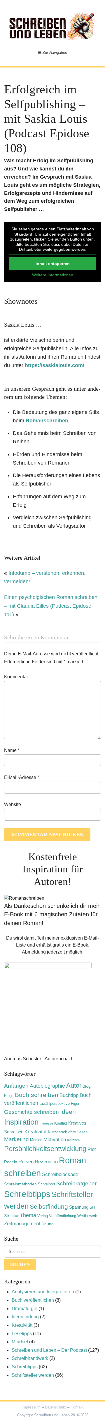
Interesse (46, 1123)
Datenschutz (55, 1407)
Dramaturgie (24, 1308)
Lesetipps (22, 1333)
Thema (28, 1215)
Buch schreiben (36, 1094)
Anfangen (16, 1086)
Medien (36, 1140)
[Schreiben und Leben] (52, 26)
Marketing (16, 1139)
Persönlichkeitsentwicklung (45, 1149)
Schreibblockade (60, 1174)
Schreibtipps (27, 1194)
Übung (47, 1223)
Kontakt (77, 1407)
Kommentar (16, 676)
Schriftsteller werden (33, 1375)
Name (12, 750)
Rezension (46, 1161)
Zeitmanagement (22, 1223)
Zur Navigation (52, 52)
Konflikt (60, 1123)
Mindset (20, 1341)
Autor (73, 1085)
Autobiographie (47, 1086)
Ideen (68, 1111)
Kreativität (35, 1131)
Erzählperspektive (54, 1104)
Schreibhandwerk (30, 1358)
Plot (92, 1149)
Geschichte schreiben (31, 1112)
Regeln (10, 1161)
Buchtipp (69, 1095)
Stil (92, 1207)
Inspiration (21, 1122)
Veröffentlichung (62, 1216)
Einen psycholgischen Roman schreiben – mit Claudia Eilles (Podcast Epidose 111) (50, 605)
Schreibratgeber (76, 1183)
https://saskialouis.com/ (54, 365)
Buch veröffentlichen (33, 1300)
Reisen (26, 1161)
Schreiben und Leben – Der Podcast (49, 1350)
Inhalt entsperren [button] (53, 263)
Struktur (11, 1215)
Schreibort (46, 1184)
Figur (75, 1104)
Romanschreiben (47, 421)
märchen (73, 1140)
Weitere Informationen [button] (52, 275)
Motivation (54, 1139)
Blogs (9, 1096)
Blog (87, 1086)
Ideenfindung (25, 1316)
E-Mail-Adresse (21, 777)
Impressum (31, 1407)
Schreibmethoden (20, 1184)
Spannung (78, 1207)
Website (12, 804)
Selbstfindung (49, 1206)
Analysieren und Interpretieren (43, 1291)
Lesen (82, 1132)
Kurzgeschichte (62, 1132)
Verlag (42, 1216)
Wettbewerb (87, 1216)
